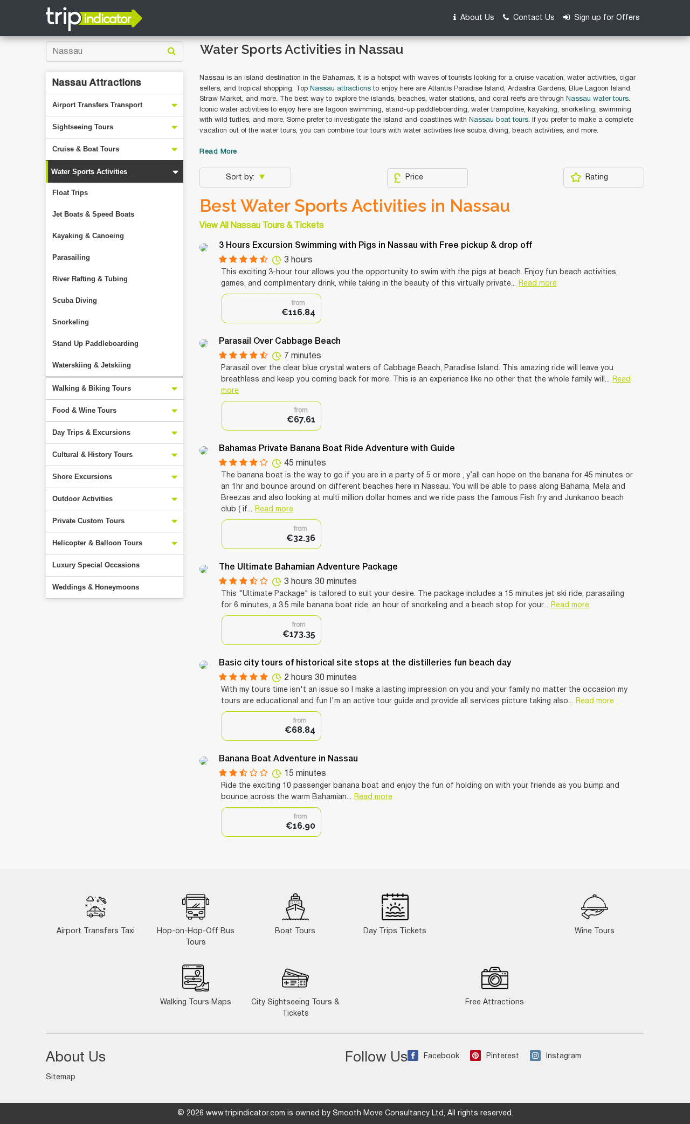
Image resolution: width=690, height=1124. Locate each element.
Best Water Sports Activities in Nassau (354, 206)
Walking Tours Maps (195, 1002)
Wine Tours (595, 931)
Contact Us (533, 18)
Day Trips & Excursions (91, 432)
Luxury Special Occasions (96, 565)
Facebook (441, 1056)
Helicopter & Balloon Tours (97, 543)
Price (414, 177)
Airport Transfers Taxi (96, 931)
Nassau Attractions (96, 83)
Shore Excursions (82, 477)
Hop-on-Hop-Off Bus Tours (195, 937)
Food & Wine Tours (84, 410)
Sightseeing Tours (82, 127)
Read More (218, 152)
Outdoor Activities (82, 499)
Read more (538, 283)
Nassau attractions (340, 89)
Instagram (563, 1056)
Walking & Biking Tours (91, 388)
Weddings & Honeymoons (95, 587)
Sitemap (60, 1077)
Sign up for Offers (606, 18)
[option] (271, 308)
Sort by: (241, 177)
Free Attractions (494, 1002)
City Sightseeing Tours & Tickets (295, 1008)
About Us (476, 18)
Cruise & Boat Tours (85, 149)
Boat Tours (295, 931)
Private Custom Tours (88, 521)
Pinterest (502, 1056)
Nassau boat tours (498, 120)
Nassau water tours (597, 99)
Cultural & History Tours (92, 454)
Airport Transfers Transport (97, 105)
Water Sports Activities (89, 172)
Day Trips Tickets (394, 931)
